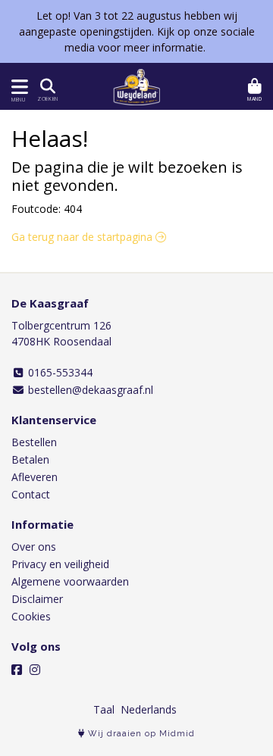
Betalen (30, 459)
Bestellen (34, 442)
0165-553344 (59, 372)
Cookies (31, 616)
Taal (104, 709)
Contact (30, 494)
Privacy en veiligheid (60, 564)
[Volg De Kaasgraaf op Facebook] (16, 669)
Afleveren (34, 477)
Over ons (33, 546)
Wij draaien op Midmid (140, 734)
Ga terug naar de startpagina (83, 237)
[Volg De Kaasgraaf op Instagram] (35, 669)
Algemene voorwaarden (70, 581)
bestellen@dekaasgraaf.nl (89, 390)
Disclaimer (37, 599)
